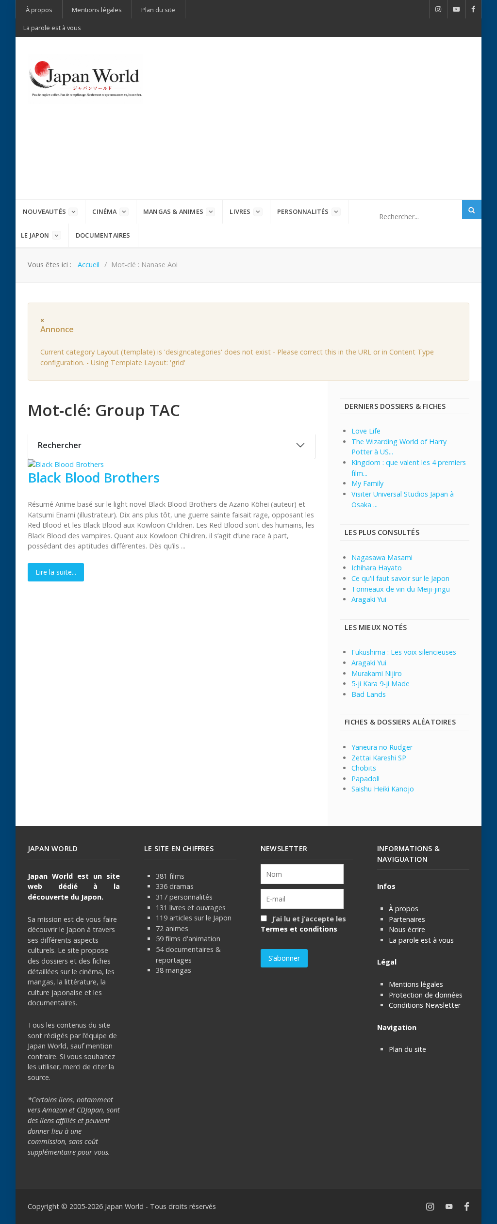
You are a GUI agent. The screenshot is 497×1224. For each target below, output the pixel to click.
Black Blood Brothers (94, 477)
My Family (367, 483)
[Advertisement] (332, 117)
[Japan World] (85, 79)
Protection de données (426, 994)
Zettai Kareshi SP (378, 757)
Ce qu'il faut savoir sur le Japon (400, 578)
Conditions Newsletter (425, 1005)
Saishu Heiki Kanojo (382, 788)
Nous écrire (407, 929)
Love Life (366, 430)
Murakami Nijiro (376, 673)
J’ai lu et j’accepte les (303, 924)
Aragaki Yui (368, 599)
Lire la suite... (55, 572)
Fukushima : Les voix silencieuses (403, 652)
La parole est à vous (421, 940)
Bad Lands (368, 694)
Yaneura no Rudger (382, 747)
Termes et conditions (299, 929)
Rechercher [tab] (60, 445)
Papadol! (365, 778)
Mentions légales (416, 984)
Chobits (363, 768)
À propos (403, 908)
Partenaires (407, 919)
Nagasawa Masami (382, 557)
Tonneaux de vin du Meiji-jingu (400, 589)
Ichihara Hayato (376, 567)
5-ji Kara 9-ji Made (380, 683)
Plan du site (407, 1049)
